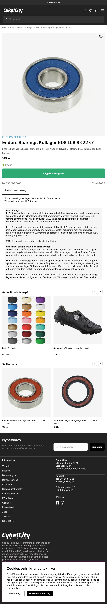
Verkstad (6, 466)
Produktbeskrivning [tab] (15, 190)
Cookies (6, 502)
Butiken (6, 470)
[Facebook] (58, 503)
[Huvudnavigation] (102, 10)
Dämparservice (10, 479)
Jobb (5, 511)
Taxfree (6, 516)
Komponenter (16, 27)
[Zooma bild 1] (53, 84)
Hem (4, 27)
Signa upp (97, 447)
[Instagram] (63, 503)
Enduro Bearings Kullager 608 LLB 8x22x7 (55, 27)
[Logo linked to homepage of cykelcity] (12, 10)
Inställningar (15, 593)
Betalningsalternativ (12, 489)
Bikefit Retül (8, 521)
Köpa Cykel (8, 498)
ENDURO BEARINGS (14, 137)
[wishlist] (101, 37)
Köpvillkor (7, 484)
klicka (82, 468)
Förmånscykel (9, 475)
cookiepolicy (13, 588)
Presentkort (8, 507)
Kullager (29, 27)
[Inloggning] (84, 10)
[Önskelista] (90, 10)
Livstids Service (10, 493)
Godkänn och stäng (39, 593)
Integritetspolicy (71, 585)
